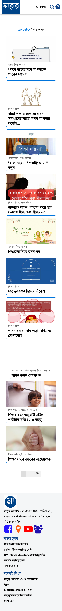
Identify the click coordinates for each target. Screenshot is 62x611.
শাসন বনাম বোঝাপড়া (26, 375)
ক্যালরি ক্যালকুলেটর (14, 560)
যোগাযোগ (9, 601)
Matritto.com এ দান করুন (18, 590)
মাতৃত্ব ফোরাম (11, 566)
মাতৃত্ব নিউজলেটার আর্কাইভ (18, 595)
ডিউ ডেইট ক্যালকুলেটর (16, 544)
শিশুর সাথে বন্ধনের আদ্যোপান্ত (29, 459)
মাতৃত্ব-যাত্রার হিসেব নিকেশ (26, 291)
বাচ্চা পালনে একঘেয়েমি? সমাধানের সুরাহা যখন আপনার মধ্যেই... (29, 118)
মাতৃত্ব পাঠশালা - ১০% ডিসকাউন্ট (21, 579)
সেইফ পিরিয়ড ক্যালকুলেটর (18, 549)
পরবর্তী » (36, 474)
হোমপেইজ (23, 29)
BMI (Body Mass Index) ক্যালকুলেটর (24, 555)
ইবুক (6, 584)
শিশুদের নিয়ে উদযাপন (24, 252)
